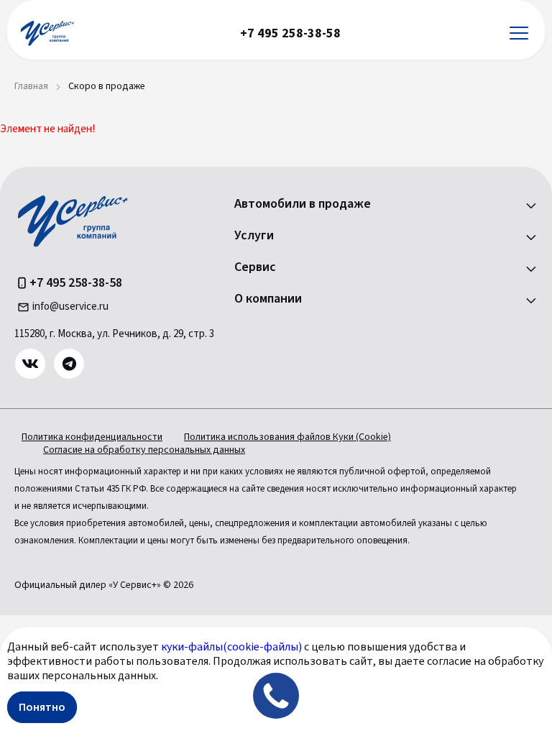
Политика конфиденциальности (92, 437)
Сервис (255, 267)
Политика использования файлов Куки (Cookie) (287, 437)
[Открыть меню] (519, 33)
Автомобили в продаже (302, 204)
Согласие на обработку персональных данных (144, 449)
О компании (268, 299)
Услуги (254, 235)
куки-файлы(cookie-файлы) (231, 647)
